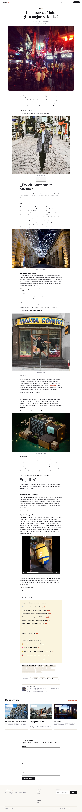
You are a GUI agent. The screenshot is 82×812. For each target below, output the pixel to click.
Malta (23, 667)
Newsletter (76, 2)
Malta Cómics (30, 667)
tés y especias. (53, 385)
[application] (41, 555)
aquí (43, 607)
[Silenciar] (56, 572)
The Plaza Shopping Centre (28, 672)
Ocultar (42, 179)
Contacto (69, 2)
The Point (39, 672)
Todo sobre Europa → (72, 700)
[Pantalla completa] (58, 572)
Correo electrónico (26, 768)
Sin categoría (39, 800)
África (30, 2)
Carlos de (6, 2)
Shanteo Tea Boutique (41, 667)
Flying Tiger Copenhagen (49, 665)
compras (40, 665)
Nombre (24, 763)
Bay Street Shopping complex (29, 665)
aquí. (50, 613)
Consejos (50, 2)
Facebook (42, 678)
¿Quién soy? (63, 2)
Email (48, 678)
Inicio (19, 2)
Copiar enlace (55, 678)
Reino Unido (39, 798)
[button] (41, 554)
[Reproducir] (23, 572)
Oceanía (39, 2)
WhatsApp (36, 678)
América (34, 2)
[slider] (40, 572)
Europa (23, 2)
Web (23, 772)
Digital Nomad (44, 2)
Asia (27, 2)
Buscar (73, 792)
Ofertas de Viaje (57, 2)
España (38, 793)
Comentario (25, 746)
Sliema (49, 667)
